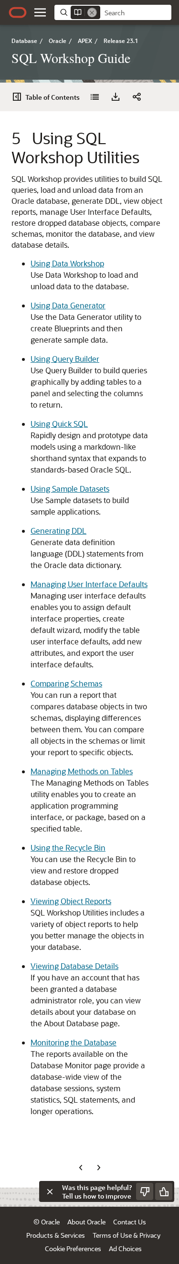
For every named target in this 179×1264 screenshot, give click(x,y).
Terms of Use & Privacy (126, 1235)
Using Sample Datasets (70, 489)
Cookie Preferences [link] (73, 1248)
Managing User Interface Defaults (89, 584)
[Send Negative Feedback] (144, 1191)
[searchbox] (136, 13)
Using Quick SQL (59, 424)
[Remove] (92, 12)
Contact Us (129, 1222)
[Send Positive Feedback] (163, 1191)
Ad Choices (125, 1248)
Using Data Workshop (67, 263)
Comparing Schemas (66, 683)
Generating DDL (58, 531)
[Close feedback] (49, 1191)
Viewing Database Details (74, 966)
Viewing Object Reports (71, 901)
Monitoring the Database (73, 1042)
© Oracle (46, 1222)
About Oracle (86, 1222)
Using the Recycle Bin (68, 848)
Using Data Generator (68, 305)
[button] (40, 12)
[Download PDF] (115, 96)
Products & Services (55, 1235)
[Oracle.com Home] (18, 12)
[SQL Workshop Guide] (94, 96)
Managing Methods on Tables (82, 771)
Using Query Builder (65, 359)
